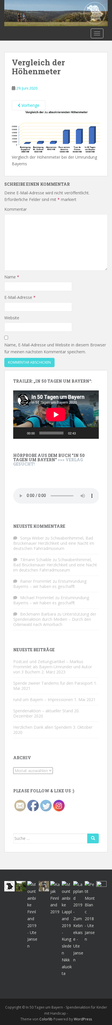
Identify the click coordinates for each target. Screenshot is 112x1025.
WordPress (83, 1019)
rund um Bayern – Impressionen (43, 699)
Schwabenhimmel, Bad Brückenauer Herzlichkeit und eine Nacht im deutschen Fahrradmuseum (53, 543)
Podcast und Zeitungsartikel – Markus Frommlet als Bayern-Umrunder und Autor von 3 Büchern (52, 667)
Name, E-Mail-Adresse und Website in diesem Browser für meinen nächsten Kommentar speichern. (55, 348)
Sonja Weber (32, 538)
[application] (56, 414)
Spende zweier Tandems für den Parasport (53, 683)
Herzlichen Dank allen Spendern (42, 727)
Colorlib (46, 1019)
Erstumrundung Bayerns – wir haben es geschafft (49, 583)
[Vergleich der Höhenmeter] (56, 131)
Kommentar (15, 209)
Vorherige (29, 105)
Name (11, 277)
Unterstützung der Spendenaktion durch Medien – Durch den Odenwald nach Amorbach (54, 619)
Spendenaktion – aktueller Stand (43, 710)
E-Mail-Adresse (20, 297)
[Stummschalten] (82, 433)
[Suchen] (93, 838)
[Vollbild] (91, 433)
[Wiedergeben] (21, 433)
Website (11, 317)
